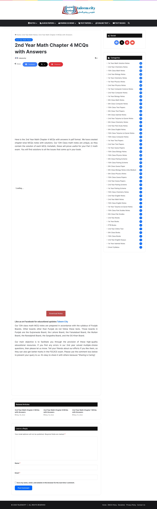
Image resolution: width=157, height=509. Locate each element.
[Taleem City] (78, 10)
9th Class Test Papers (116, 111)
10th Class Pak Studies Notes (119, 210)
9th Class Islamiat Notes (117, 115)
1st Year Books (113, 221)
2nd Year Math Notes (30, 35)
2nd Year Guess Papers (116, 181)
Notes (32, 23)
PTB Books (112, 225)
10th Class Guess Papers (117, 177)
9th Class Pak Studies (116, 214)
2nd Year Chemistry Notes (118, 67)
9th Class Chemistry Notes (118, 122)
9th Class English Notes (117, 129)
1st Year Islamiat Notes (116, 243)
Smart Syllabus (113, 247)
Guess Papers (47, 23)
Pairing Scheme (67, 23)
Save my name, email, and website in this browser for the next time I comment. (46, 483)
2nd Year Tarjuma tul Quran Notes (120, 118)
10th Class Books (114, 236)
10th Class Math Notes (116, 71)
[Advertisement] (56, 87)
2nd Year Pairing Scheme (117, 185)
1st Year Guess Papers (116, 148)
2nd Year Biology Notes (116, 74)
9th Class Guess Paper (116, 166)
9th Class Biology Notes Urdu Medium (122, 170)
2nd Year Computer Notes (117, 93)
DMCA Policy (112, 505)
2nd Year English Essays (117, 240)
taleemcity (22, 58)
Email (17, 473)
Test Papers (85, 23)
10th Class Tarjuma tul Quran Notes (121, 133)
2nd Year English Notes (116, 196)
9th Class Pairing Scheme (117, 159)
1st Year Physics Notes (116, 82)
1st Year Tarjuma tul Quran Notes (120, 207)
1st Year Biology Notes (116, 96)
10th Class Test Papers (116, 107)
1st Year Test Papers (115, 140)
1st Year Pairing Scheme (117, 188)
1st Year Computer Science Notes (120, 89)
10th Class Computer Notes (118, 137)
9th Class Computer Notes (118, 104)
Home (18, 35)
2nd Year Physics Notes (117, 85)
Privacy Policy (131, 505)
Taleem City (62, 321)
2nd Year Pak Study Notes (118, 126)
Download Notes (56, 313)
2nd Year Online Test (115, 229)
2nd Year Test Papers (116, 144)
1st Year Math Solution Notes (119, 63)
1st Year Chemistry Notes (117, 78)
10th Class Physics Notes (117, 155)
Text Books (120, 23)
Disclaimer (121, 505)
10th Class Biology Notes (117, 151)
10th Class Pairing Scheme (118, 162)
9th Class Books (114, 232)
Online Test (103, 23)
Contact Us (141, 505)
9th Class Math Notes (116, 100)
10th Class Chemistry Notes (118, 192)
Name (17, 463)
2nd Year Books (114, 218)
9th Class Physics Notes (117, 174)
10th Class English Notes (117, 203)
